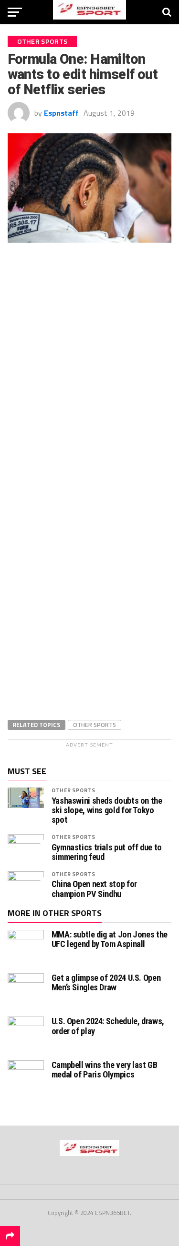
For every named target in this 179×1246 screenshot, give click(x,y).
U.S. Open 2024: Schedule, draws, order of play (108, 1026)
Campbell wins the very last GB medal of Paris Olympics (105, 1069)
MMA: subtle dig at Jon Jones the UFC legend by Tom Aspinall (110, 939)
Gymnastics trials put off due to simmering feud (107, 852)
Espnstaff (61, 113)
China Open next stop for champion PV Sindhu (94, 888)
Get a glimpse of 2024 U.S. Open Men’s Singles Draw (106, 982)
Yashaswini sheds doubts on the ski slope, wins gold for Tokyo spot (107, 810)
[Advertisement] (89, 333)
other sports (94, 724)
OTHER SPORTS (73, 790)
